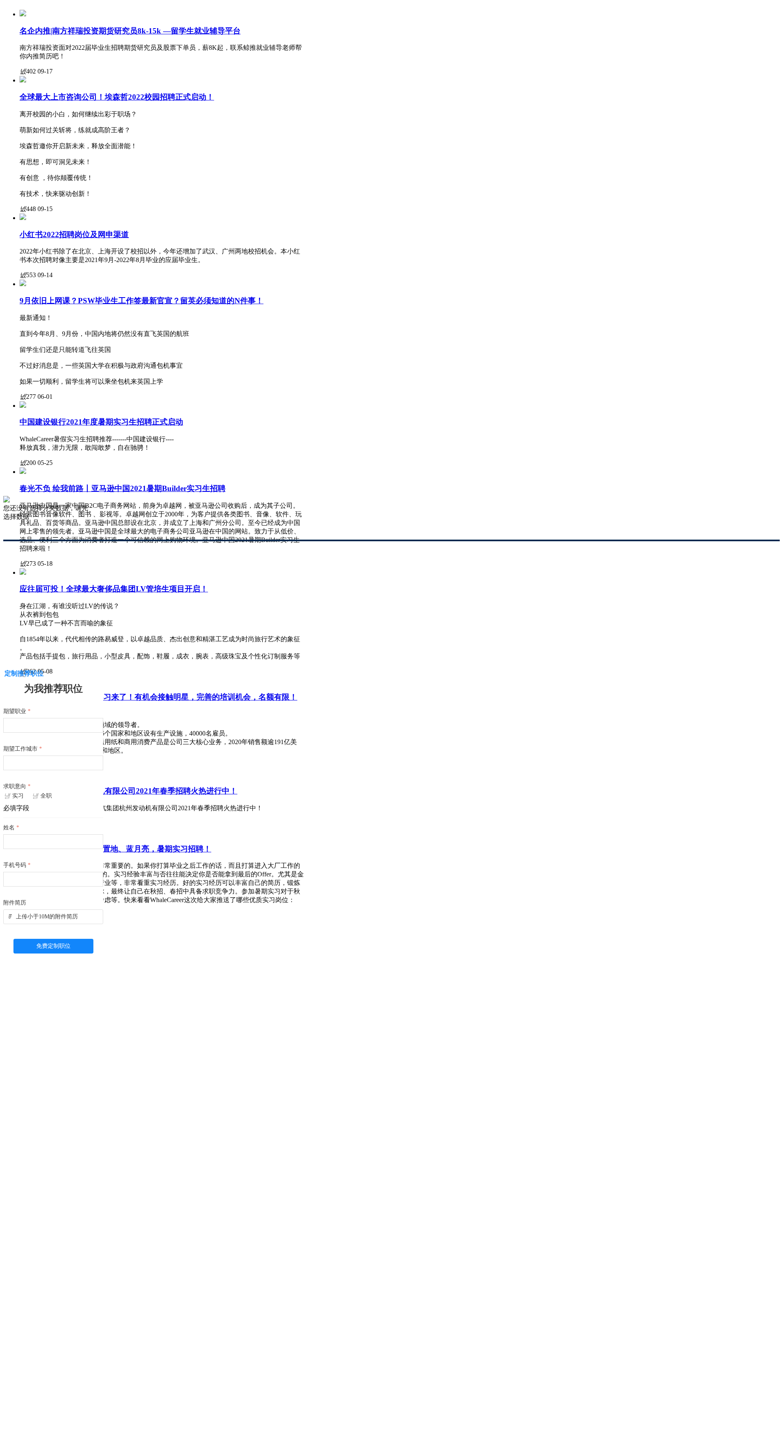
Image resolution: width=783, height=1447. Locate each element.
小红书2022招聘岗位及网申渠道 (74, 234)
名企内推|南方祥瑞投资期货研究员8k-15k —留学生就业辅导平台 (130, 31)
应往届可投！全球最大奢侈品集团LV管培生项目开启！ (114, 589)
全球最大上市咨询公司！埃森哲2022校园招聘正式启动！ (117, 97)
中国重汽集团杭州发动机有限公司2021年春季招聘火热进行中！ (128, 791)
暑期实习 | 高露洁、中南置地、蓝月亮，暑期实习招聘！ (115, 849)
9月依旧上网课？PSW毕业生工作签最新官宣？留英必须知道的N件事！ (141, 300)
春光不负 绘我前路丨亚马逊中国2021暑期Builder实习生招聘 (123, 488)
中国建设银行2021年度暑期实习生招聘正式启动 (101, 422)
